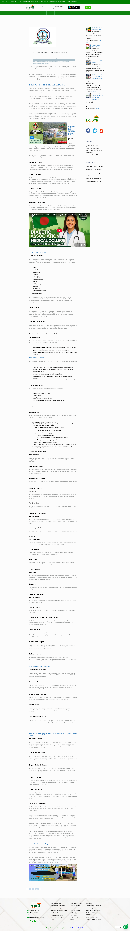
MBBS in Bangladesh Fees (92, 908)
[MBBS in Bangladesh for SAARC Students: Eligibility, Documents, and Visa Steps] (88, 76)
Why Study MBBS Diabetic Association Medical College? (72, 131)
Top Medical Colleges (56, 903)
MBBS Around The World (76, 903)
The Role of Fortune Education (39, 666)
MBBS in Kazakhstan (75, 910)
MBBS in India (73, 908)
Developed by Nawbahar (78, 927)
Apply (57, 13)
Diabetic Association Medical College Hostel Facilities (47, 85)
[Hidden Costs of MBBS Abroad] (88, 62)
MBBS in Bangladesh (39, 13)
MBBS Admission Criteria (92, 917)
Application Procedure (36, 358)
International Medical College (38, 844)
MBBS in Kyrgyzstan (75, 913)
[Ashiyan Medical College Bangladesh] (88, 46)
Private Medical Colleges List (93, 910)
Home (29, 13)
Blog (73, 13)
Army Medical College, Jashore (58, 908)
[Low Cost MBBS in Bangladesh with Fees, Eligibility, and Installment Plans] (88, 95)
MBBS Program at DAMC (37, 252)
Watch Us (85, 13)
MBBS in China (73, 915)
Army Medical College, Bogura (58, 905)
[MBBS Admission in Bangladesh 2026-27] (88, 29)
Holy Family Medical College (58, 922)
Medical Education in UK (76, 922)
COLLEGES (50, 13)
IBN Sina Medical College (57, 913)
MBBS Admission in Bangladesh (93, 905)
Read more (93, 58)
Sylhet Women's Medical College (59, 910)
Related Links (89, 903)
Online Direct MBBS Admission (93, 919)
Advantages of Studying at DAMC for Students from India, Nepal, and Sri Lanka (53, 734)
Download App (65, 13)
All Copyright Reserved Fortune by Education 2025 (58, 927)
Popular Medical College (57, 915)
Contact (78, 13)
